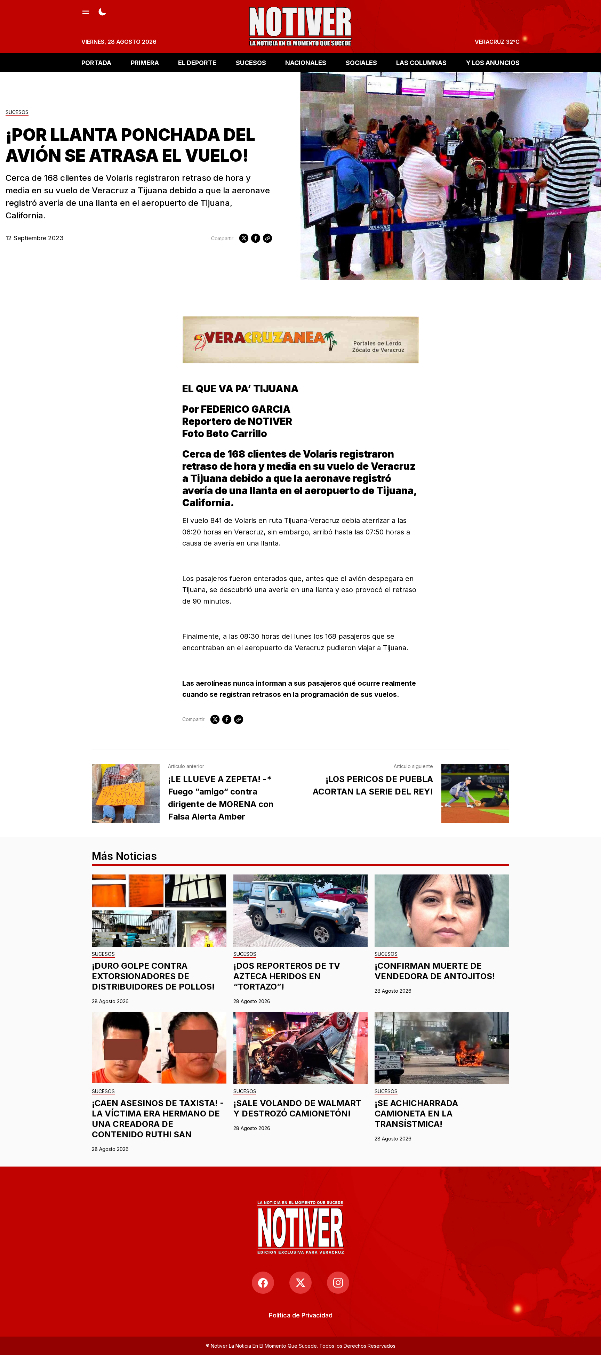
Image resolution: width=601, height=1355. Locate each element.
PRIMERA (145, 62)
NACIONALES (305, 62)
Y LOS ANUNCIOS (493, 62)
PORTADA (96, 62)
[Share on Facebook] (255, 238)
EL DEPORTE (197, 62)
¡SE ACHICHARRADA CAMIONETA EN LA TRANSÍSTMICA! (416, 1113)
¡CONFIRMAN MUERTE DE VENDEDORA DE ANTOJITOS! (435, 971)
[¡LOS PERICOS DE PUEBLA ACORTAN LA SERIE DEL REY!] (475, 793)
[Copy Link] (267, 238)
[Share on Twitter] (244, 238)
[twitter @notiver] (300, 1283)
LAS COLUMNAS (421, 62)
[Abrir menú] (85, 11)
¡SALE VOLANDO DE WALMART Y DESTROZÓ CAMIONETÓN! (297, 1108)
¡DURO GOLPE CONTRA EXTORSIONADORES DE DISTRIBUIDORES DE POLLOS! (153, 976)
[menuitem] (300, 1315)
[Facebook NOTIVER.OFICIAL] (263, 1283)
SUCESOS (251, 62)
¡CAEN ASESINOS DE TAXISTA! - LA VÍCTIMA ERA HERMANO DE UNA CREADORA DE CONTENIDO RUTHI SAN (158, 1118)
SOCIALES (361, 62)
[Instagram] (338, 1283)
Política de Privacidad (300, 1315)
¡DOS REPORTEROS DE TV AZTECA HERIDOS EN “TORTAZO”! (286, 976)
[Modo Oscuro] (102, 11)
